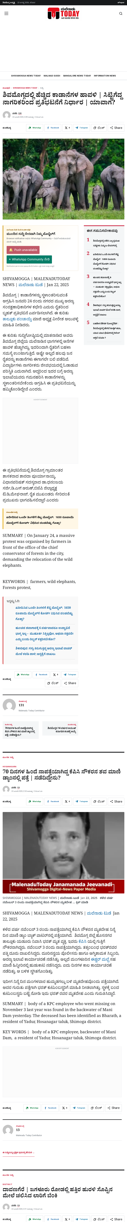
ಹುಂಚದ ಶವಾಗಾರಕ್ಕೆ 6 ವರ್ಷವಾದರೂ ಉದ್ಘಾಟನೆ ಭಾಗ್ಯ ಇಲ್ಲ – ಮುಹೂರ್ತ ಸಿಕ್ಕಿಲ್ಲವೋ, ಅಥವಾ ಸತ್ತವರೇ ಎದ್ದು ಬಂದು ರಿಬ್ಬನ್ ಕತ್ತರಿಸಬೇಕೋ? (44, 634)
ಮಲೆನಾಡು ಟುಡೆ (31, 285)
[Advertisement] (63, 46)
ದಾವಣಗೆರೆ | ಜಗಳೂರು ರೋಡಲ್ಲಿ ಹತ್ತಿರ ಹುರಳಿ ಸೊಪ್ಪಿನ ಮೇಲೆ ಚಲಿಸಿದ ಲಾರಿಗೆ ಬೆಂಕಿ (58, 1193)
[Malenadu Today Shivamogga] (63, 13)
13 (18, 787)
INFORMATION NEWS (105, 75)
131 (20, 113)
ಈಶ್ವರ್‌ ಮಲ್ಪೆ (100, 960)
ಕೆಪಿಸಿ (82, 942)
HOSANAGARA (10, 767)
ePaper (121, 2)
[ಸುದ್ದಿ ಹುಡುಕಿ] (120, 13)
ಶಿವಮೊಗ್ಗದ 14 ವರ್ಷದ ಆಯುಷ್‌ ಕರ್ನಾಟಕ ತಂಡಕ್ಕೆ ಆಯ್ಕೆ (62, 728)
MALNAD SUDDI (52, 75)
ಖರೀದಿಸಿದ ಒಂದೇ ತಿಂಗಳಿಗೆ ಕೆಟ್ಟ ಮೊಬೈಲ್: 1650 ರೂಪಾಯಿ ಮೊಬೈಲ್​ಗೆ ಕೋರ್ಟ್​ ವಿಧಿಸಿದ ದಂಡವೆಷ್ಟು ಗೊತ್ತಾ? (44, 614)
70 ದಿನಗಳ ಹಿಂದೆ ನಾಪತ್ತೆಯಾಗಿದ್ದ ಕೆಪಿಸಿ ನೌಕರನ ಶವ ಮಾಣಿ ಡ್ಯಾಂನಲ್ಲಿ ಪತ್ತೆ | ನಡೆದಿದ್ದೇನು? (20, 730)
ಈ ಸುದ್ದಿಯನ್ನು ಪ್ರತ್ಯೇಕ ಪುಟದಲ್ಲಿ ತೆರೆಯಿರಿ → (19, 1152)
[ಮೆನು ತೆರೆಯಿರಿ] (6, 13)
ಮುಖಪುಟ (6, 88)
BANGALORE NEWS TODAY (77, 75)
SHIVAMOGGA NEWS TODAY (26, 75)
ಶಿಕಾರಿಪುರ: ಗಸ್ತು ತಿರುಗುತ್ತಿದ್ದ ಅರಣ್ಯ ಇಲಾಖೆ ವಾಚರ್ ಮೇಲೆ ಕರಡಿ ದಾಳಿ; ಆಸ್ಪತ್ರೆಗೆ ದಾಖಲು (107, 310)
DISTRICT (7, 1184)
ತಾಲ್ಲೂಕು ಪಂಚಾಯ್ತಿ (17, 320)
